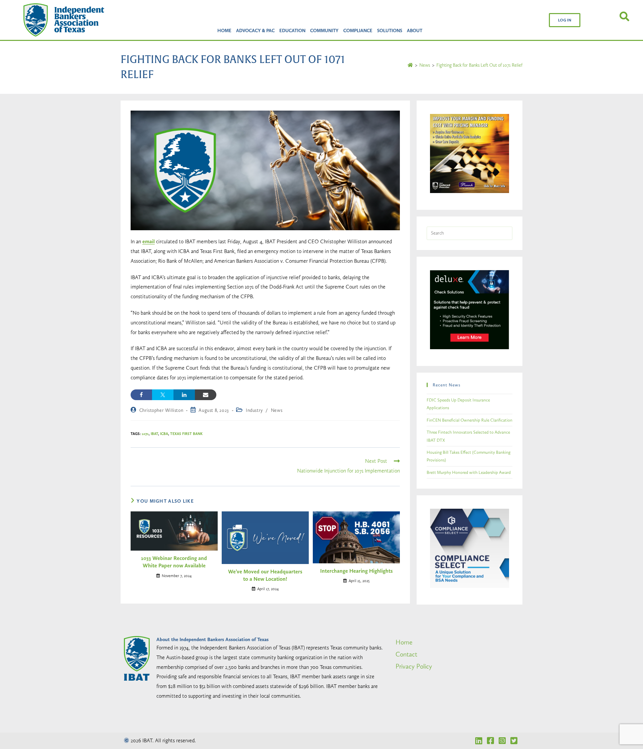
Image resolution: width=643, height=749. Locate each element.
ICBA (164, 434)
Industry (254, 410)
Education (292, 30)
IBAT (154, 434)
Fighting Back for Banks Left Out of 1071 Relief (479, 65)
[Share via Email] (205, 394)
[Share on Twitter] (162, 394)
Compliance (357, 30)
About (414, 30)
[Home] (410, 65)
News (276, 410)
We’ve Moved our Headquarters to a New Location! (265, 575)
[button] (564, 20)
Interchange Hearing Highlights (356, 571)
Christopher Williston (161, 410)
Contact (406, 654)
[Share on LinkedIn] (184, 394)
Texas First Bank (186, 434)
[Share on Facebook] (141, 394)
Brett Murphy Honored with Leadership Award (469, 472)
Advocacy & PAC (255, 30)
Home (224, 30)
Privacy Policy (414, 666)
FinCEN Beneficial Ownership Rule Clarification (469, 420)
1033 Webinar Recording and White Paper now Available (174, 562)
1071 (145, 434)
